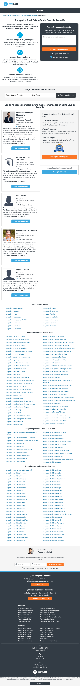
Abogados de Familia (49, 308)
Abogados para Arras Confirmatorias (18, 366)
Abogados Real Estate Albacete (16, 479)
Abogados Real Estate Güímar (52, 435)
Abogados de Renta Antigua (15, 354)
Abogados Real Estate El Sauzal (53, 456)
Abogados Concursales (13, 317)
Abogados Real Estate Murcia (52, 496)
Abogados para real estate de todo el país (19, 470)
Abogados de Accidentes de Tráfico (17, 320)
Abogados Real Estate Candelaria (16, 458)
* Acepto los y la (40, 568)
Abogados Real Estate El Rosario (53, 438)
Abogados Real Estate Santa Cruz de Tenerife (20, 438)
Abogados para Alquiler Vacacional (17, 363)
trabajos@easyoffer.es (40, 667)
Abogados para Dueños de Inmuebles (18, 416)
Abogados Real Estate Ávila (14, 490)
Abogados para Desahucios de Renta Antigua (20, 404)
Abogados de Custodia (13, 323)
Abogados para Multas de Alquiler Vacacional (57, 366)
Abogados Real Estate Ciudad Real (17, 520)
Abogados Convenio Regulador (50, 610)
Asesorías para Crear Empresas (50, 628)
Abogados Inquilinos (12, 360)
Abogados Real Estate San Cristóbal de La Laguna (22, 440)
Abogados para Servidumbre (52, 403)
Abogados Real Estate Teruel (52, 526)
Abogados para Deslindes (14, 413)
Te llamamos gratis (55, 564)
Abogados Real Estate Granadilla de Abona (19, 449)
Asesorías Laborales (46, 634)
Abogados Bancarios (12, 311)
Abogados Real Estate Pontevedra (54, 508)
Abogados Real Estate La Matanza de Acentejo (58, 459)
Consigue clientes (59, 172)
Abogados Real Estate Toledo (52, 529)
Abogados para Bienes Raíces (15, 372)
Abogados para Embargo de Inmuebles (18, 419)
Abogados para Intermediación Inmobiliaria (57, 351)
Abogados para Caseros (13, 374)
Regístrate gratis (40, 584)
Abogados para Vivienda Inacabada (54, 415)
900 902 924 (40, 658)
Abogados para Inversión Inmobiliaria (55, 354)
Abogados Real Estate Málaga (52, 493)
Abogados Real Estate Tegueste (53, 447)
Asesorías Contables (46, 630)
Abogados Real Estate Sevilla (52, 520)
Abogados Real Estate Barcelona (16, 499)
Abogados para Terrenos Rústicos (54, 412)
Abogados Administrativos (14, 308)
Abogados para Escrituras (14, 424)
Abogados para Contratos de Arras (17, 386)
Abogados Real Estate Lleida (52, 485)
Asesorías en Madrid (24, 628)
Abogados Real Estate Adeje (15, 446)
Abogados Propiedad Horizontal (53, 424)
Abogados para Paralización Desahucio (55, 372)
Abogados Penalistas (50, 326)
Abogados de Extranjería (13, 329)
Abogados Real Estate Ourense (53, 502)
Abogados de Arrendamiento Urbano (17, 339)
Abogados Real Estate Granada (16, 535)
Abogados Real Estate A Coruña (16, 473)
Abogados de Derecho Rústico (15, 345)
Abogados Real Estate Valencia (53, 532)
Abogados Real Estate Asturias (16, 488)
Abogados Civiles (11, 314)
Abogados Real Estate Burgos (15, 505)
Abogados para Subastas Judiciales (54, 409)
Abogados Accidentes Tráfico (49, 621)
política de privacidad (52, 568)
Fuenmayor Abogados (24, 120)
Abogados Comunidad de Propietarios (18, 342)
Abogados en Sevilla (24, 619)
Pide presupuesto (21, 148)
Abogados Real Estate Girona (15, 532)
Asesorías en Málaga (25, 636)
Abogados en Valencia (25, 613)
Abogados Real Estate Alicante (15, 482)
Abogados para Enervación (14, 421)
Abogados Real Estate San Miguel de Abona (57, 441)
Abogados (21, 606)
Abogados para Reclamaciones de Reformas (57, 385)
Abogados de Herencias (50, 311)
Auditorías (43, 639)
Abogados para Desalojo (13, 410)
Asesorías (21, 625)
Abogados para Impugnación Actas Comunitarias (59, 348)
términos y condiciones (36, 568)
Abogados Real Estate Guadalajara (17, 537)
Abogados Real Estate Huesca (52, 470)
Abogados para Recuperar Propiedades (55, 388)
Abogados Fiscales (49, 314)
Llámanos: (40, 656)
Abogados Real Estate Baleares (16, 496)
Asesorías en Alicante (25, 641)
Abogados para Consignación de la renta (19, 383)
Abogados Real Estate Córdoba (16, 523)
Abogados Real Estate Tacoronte (16, 461)
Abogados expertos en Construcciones (18, 357)
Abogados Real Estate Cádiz (15, 511)
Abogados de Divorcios (13, 326)
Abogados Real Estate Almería (15, 485)
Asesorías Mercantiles (47, 636)
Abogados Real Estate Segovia (52, 517)
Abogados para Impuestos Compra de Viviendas (58, 342)
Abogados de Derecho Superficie (16, 348)
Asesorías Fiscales (46, 632)
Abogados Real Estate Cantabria (16, 514)
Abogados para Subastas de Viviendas (55, 406)
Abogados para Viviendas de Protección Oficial (58, 418)
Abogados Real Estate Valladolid (53, 535)
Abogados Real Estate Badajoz (16, 493)
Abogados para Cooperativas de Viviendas (19, 392)
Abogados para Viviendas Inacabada (55, 421)
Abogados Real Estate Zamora (52, 537)
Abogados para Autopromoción (16, 369)
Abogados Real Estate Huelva (15, 540)
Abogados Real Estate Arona (15, 443)
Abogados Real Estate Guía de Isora (54, 433)
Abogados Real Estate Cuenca (15, 526)
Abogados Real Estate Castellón (16, 517)
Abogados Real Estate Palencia (53, 505)
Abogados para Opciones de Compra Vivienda (57, 369)
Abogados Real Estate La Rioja (53, 476)
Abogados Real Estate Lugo (52, 488)
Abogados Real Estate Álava (15, 476)
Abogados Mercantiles (50, 323)
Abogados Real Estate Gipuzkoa (16, 529)
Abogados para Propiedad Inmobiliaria (55, 374)
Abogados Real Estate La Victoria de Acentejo (57, 453)
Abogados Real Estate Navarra (53, 499)
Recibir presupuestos (59, 49)
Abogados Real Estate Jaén (52, 473)
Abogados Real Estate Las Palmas (54, 479)
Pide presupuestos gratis (40, 598)
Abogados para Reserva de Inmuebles (55, 394)
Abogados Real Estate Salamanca (54, 511)
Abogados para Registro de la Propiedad (56, 391)
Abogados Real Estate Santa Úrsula (54, 444)
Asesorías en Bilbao (24, 634)
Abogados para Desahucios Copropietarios (19, 401)
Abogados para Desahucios (14, 398)
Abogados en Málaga (25, 617)
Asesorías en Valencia (25, 632)
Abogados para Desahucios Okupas (17, 407)
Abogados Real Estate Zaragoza (53, 540)
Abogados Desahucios (47, 619)
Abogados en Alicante (25, 621)
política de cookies (68, 679)
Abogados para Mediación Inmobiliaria (55, 360)
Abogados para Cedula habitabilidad (17, 377)
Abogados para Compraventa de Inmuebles (20, 380)
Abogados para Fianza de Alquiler (53, 336)
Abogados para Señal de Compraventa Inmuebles (59, 400)
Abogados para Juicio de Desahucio (54, 357)
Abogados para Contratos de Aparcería (18, 389)
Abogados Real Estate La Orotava (17, 452)
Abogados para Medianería (51, 363)
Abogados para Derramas (14, 395)
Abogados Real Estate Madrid (52, 490)
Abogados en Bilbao (24, 615)
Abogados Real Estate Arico (52, 462)
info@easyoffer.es (40, 665)
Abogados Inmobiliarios (50, 317)
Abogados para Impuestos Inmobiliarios (56, 345)
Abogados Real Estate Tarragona (53, 523)
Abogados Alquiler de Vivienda (15, 336)
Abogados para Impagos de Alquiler (54, 339)
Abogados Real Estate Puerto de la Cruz (18, 455)
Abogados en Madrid (25, 608)
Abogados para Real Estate (51, 377)
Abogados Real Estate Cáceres (15, 508)
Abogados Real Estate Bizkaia (15, 502)
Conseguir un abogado (59, 157)
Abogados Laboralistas (50, 320)
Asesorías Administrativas (48, 641)
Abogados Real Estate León (52, 482)
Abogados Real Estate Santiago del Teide (56, 450)
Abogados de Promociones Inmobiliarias (19, 351)
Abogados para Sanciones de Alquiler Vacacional (58, 397)
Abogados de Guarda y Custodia (50, 617)
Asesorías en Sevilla (24, 639)
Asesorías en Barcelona (25, 630)
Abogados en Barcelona (26, 610)
